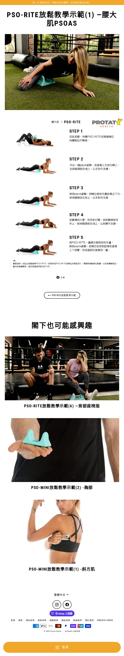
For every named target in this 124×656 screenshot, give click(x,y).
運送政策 (66, 620)
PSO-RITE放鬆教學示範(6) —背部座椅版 (62, 406)
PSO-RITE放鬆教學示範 (63, 295)
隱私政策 (30, 620)
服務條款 (54, 620)
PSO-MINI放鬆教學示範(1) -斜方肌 (62, 569)
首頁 (13, 620)
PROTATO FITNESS (105, 620)
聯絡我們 (77, 620)
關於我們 (89, 620)
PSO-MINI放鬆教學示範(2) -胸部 (62, 487)
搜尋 (20, 620)
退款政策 (42, 620)
